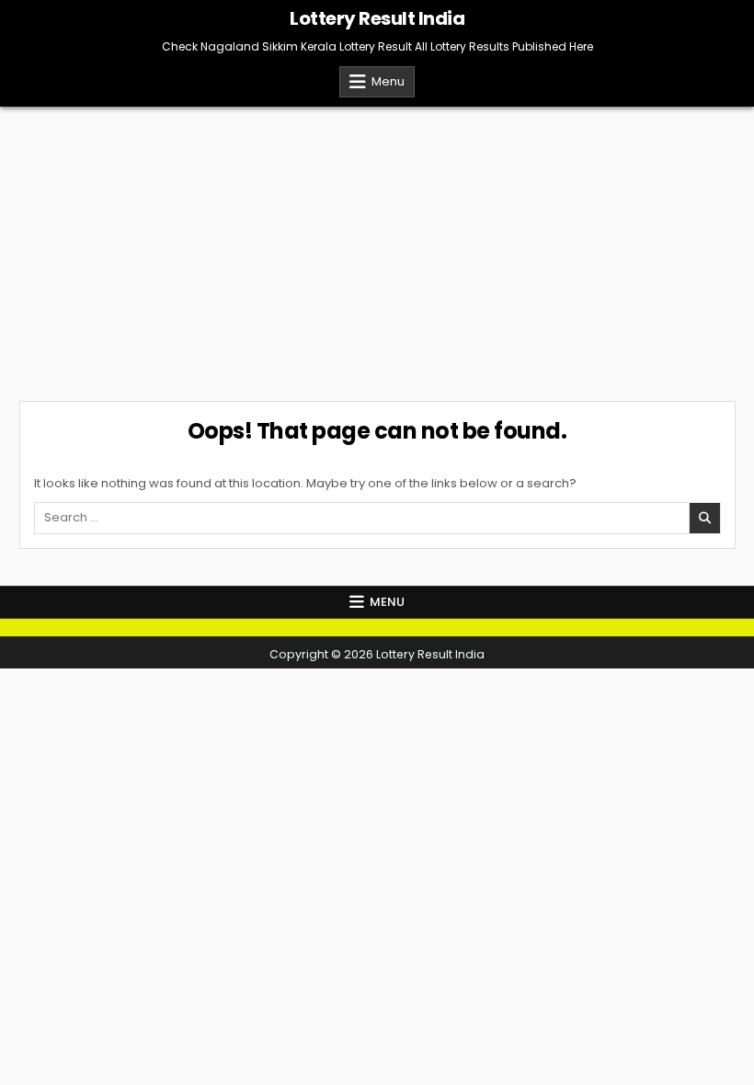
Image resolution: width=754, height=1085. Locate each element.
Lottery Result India (377, 18)
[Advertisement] (377, 244)
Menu (388, 81)
